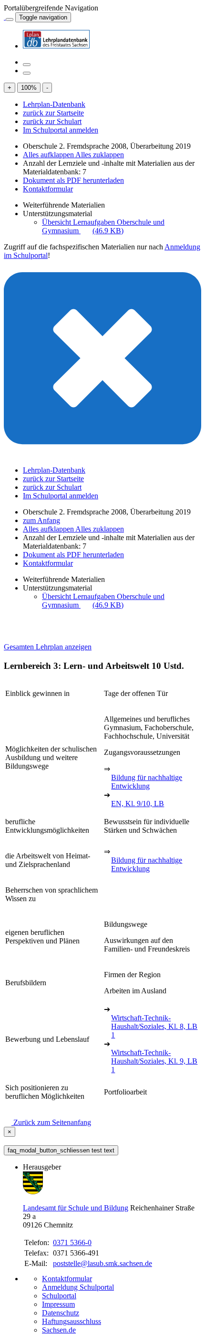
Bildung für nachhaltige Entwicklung (146, 781)
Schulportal (59, 1296)
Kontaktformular (48, 189)
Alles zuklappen (99, 155)
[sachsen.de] (5, 17)
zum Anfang (41, 520)
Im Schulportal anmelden (60, 130)
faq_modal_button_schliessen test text (61, 1150)
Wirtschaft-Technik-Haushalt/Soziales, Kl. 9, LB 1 (154, 1061)
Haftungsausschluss (71, 1321)
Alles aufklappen (49, 155)
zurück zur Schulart (52, 121)
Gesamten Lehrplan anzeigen (48, 647)
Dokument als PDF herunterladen (73, 180)
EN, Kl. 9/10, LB (137, 803)
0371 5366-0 (72, 1242)
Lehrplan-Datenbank (54, 104)
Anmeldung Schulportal (78, 1287)
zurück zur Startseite (53, 113)
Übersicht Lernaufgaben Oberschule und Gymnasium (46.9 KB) (103, 226)
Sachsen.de (59, 1330)
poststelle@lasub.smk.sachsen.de (102, 1263)
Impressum (58, 1304)
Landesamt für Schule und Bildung (75, 1208)
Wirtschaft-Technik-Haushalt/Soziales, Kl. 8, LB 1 (154, 1026)
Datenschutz (60, 1313)
